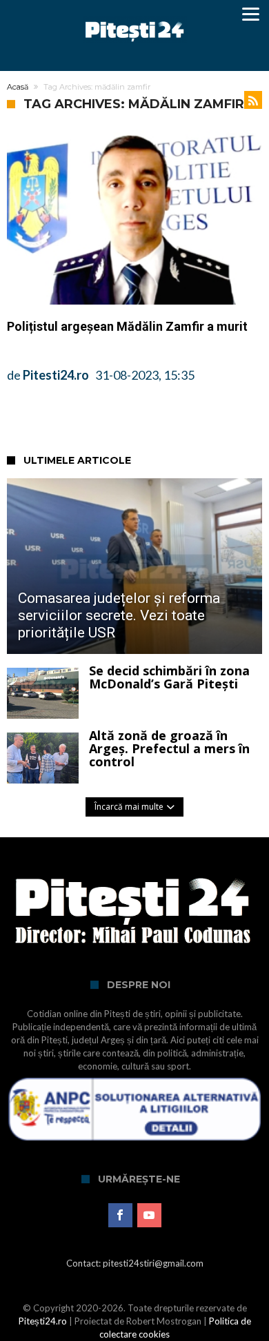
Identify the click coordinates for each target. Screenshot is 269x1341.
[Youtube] (149, 1215)
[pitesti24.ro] (135, 15)
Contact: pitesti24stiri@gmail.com (134, 1263)
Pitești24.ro (43, 1321)
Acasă (17, 87)
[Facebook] (120, 1215)
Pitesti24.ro (56, 374)
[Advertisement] (138, 418)
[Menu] (250, 13)
